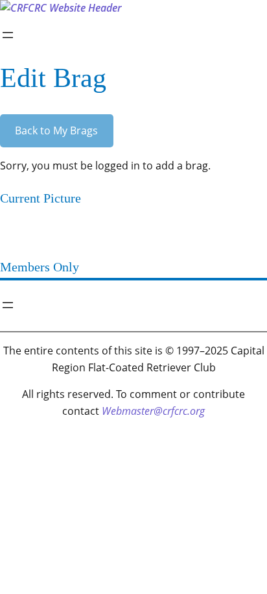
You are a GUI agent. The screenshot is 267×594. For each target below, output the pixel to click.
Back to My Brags (56, 130)
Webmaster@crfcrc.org (153, 411)
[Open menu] (8, 35)
